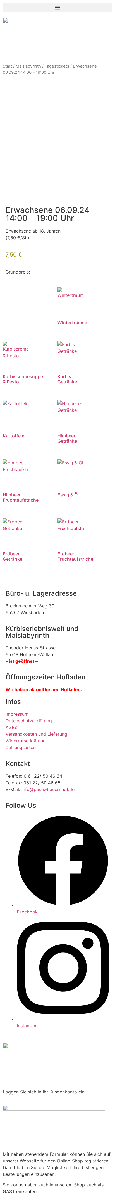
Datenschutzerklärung (29, 720)
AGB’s (11, 727)
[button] (57, 7)
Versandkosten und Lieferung (36, 734)
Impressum (17, 714)
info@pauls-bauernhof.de (48, 789)
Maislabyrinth (28, 66)
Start (7, 66)
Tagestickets (57, 66)
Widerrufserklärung (26, 740)
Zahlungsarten (21, 747)
